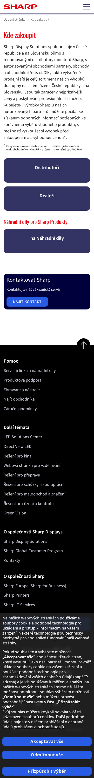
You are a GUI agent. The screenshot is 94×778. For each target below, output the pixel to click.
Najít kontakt (27, 301)
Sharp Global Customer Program (33, 551)
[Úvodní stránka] (20, 6)
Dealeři (47, 195)
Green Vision (15, 513)
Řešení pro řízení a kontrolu (29, 504)
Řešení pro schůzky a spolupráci (33, 485)
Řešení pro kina (18, 456)
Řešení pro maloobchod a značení (34, 494)
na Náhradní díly (47, 238)
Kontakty (12, 560)
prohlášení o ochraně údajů (39, 726)
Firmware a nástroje (22, 390)
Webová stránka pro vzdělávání (32, 466)
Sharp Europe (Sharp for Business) (35, 586)
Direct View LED (18, 447)
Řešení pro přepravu (22, 475)
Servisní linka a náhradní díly (30, 371)
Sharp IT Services (19, 605)
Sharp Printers (17, 595)
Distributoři (47, 167)
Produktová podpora (22, 380)
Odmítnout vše (47, 755)
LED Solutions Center (23, 437)
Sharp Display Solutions (25, 541)
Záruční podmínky (20, 409)
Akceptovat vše (47, 741)
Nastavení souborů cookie (28, 716)
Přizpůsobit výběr (47, 771)
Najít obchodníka (19, 399)
